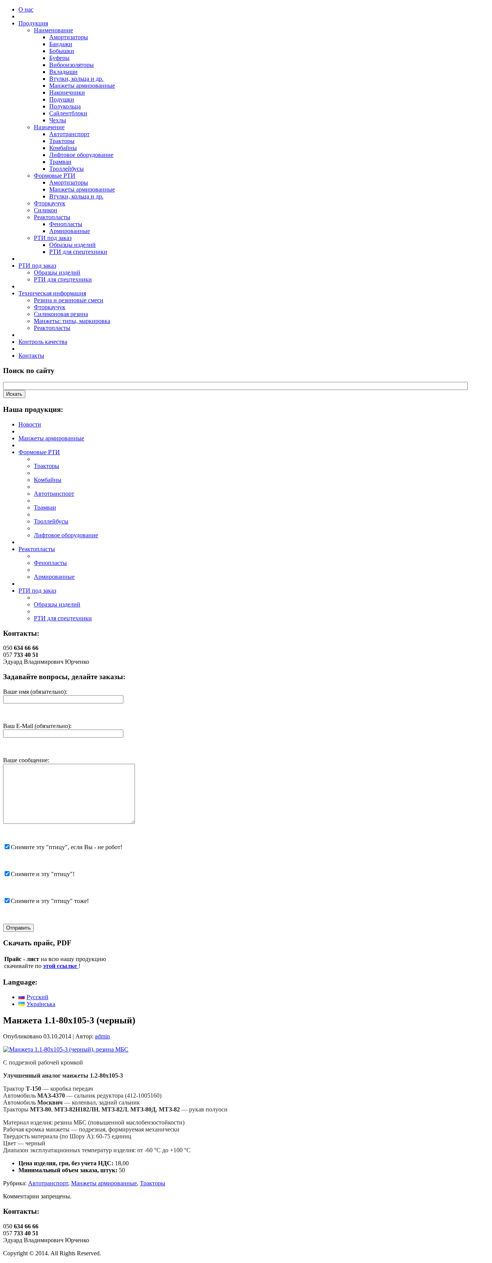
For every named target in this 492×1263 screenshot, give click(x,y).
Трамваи (60, 161)
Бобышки (61, 51)
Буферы (59, 58)
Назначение (49, 127)
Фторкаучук (49, 203)
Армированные (69, 231)
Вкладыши (63, 71)
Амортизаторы (68, 37)
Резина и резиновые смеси (68, 300)
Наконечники (67, 92)
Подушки (61, 99)
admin (102, 1036)
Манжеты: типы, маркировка (72, 321)
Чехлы (57, 120)
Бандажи (60, 44)
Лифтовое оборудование (81, 155)
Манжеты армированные (82, 85)
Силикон (45, 210)
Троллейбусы (66, 168)
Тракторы (62, 141)
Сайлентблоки (68, 113)
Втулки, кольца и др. (76, 78)
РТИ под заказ (52, 238)
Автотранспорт (69, 134)
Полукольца (65, 106)
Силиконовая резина (61, 314)
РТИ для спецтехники (78, 251)
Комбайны (63, 148)
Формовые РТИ (54, 175)
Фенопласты (65, 224)
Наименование (53, 30)
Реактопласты (52, 217)
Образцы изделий (72, 245)
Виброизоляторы (71, 65)
